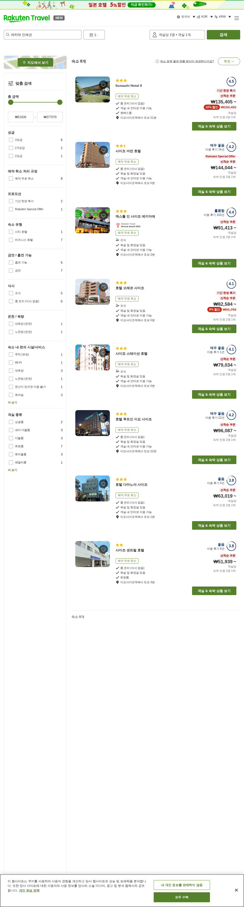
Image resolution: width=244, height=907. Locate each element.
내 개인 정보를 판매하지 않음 (182, 885)
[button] (27, 17)
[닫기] (236, 890)
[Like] (103, 84)
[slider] (10, 102)
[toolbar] (115, 34)
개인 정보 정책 (29, 890)
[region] (122, 890)
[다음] (107, 89)
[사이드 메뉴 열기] (236, 18)
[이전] (78, 89)
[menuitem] (187, 17)
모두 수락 (182, 897)
